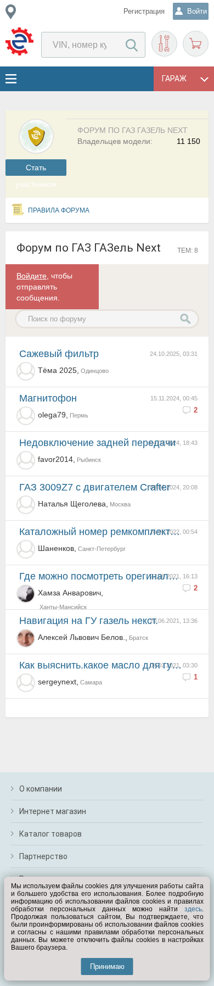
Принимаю (107, 966)
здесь (193, 909)
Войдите (31, 275)
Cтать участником (36, 169)
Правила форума (58, 210)
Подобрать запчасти (164, 44)
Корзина (196, 44)
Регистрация (144, 11)
